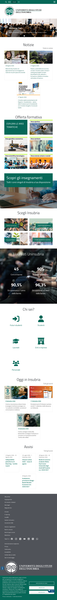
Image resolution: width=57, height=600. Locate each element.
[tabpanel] (28, 28)
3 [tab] (28, 36)
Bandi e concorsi (9, 529)
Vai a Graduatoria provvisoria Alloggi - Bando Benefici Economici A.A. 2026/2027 (28, 481)
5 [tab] (32, 36)
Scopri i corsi (45, 202)
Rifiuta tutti (41, 588)
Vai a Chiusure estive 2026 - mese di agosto (28, 462)
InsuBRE (7, 517)
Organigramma (8, 499)
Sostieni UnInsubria (9, 520)
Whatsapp (37, 539)
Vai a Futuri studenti (16, 321)
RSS (33, 539)
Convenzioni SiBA (9, 523)
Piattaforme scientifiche (41, 224)
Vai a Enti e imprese (41, 344)
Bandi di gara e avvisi (10, 532)
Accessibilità (8, 552)
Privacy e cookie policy (7, 596)
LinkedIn (28, 539)
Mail (9, 2)
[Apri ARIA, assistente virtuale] (51, 591)
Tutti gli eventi (48, 383)
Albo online (7, 497)
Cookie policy (8, 549)
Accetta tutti (42, 592)
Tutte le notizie (48, 48)
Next (51, 26)
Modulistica (7, 535)
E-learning (7, 514)
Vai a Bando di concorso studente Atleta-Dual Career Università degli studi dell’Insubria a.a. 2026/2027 (45, 462)
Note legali (7, 505)
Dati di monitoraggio (9, 557)
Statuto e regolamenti (10, 527)
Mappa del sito (8, 508)
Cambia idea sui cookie (10, 555)
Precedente (5, 26)
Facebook (12, 539)
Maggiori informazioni (28, 31)
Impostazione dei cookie (41, 583)
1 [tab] (24, 36)
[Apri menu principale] (55, 2)
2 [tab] (26, 36)
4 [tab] (30, 36)
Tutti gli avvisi (48, 451)
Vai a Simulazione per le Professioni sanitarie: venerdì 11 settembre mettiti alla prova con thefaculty (41, 399)
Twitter (20, 539)
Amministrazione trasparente (12, 544)
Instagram (16, 539)
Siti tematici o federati (10, 502)
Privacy (6, 546)
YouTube (24, 539)
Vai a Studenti (41, 321)
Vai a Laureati (16, 344)
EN (18, 2)
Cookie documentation (17, 596)
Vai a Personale (16, 366)
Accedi (14, 2)
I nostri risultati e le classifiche (41, 239)
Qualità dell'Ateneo (16, 224)
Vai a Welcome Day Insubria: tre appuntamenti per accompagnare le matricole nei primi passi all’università (16, 63)
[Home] (23, 11)
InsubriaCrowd (16, 239)
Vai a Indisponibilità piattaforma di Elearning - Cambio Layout (11, 462)
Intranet (7, 512)
